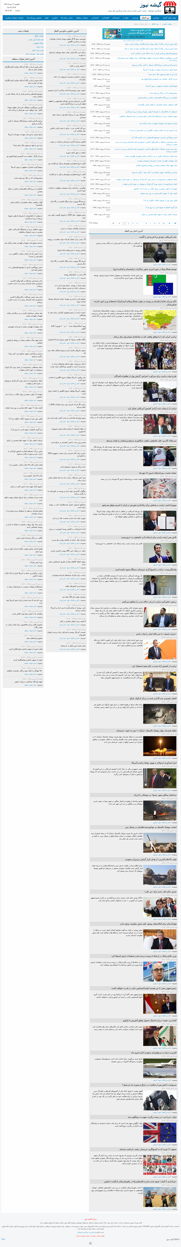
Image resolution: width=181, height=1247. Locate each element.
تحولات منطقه (82, 18)
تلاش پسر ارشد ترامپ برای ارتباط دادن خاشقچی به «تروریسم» (148, 537)
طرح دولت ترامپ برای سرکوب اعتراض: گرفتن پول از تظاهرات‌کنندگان (145, 376)
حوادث (126, 18)
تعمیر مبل (40, 54)
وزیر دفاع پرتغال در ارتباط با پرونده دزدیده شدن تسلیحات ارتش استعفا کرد (143, 956)
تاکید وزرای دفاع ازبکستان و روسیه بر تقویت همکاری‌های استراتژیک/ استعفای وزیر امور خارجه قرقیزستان (135, 303)
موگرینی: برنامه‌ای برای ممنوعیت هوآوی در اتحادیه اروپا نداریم (67, 189)
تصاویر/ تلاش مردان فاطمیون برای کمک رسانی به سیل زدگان (24, 626)
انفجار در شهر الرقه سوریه (76, 153)
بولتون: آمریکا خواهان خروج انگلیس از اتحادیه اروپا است (67, 392)
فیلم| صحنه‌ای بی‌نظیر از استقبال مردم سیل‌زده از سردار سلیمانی (24, 512)
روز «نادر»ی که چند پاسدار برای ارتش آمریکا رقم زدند (24, 601)
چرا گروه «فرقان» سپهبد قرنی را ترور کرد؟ (161, 207)
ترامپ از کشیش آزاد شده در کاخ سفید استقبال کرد (154, 666)
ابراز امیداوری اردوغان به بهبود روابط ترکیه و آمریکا (154, 763)
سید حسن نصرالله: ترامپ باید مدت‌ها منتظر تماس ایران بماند (67, 479)
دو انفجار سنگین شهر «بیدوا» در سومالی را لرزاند (155, 795)
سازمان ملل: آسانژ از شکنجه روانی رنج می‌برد (69, 540)
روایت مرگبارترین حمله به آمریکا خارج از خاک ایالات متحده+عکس (23, 574)
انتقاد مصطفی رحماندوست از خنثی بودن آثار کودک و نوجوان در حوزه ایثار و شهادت (146, 179)
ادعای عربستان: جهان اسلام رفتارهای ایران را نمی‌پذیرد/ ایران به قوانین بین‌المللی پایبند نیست (68, 365)
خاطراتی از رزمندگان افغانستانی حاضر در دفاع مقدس (157, 98)
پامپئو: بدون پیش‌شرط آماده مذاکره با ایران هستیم (67, 90)
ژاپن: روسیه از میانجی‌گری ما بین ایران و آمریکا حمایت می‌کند (68, 609)
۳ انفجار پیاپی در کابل (78, 66)
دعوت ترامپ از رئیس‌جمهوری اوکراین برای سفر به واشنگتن (67, 313)
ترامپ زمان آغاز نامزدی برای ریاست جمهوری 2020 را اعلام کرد (67, 454)
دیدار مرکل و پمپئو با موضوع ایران (73, 467)
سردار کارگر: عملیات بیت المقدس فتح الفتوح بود (159, 79)
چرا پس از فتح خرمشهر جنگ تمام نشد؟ (162, 74)
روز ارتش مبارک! (36, 562)
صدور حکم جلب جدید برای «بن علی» (160, 891)
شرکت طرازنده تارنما (82, 1236)
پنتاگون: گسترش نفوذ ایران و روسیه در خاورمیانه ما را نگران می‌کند (67, 492)
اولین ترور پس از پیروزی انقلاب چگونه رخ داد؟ (160, 200)
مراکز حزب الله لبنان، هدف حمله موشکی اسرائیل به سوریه (67, 53)
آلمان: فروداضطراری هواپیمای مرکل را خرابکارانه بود (67, 175)
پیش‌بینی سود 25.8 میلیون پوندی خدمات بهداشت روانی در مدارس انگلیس (68, 40)
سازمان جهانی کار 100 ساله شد (74, 597)
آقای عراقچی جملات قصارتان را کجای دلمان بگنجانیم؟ (157, 105)
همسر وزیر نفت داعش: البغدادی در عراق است (68, 442)
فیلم (46, 18)
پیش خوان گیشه (169, 18)
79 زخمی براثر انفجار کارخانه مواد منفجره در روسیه (67, 239)
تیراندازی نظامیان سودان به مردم (73, 228)
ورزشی (135, 18)
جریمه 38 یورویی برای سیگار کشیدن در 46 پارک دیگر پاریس (68, 202)
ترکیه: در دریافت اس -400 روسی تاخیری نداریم (68, 551)
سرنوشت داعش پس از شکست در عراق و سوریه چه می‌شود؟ (149, 1085)
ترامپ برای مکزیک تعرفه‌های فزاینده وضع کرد (69, 575)
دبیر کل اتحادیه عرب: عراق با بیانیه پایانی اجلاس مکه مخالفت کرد (68, 129)
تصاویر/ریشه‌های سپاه (34, 638)
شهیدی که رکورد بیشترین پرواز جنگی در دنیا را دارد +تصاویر (155, 189)
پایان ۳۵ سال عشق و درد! (32, 476)
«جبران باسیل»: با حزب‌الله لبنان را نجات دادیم (156, 634)
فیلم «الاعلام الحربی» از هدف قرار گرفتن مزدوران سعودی (150, 859)
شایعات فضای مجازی (15, 18)
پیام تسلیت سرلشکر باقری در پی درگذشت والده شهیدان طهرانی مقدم (151, 156)
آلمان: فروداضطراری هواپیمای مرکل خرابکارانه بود (67, 163)
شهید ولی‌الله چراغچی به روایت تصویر (28, 682)
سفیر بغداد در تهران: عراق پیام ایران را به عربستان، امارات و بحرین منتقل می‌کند (70, 286)
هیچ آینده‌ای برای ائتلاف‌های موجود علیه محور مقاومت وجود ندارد (148, 924)
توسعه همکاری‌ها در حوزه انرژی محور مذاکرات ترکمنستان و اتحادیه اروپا (144, 269)
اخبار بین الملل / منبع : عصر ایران (69, 45)
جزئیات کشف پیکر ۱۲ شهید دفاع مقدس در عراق (159, 214)
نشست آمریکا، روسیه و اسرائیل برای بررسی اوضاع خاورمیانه (67, 633)
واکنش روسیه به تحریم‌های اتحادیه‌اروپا (72, 250)
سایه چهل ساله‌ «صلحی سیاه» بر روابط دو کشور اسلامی (156, 165)
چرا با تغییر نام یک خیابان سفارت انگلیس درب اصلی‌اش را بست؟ (153, 130)
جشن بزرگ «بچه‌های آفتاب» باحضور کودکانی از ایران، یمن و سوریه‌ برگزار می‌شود (25, 452)
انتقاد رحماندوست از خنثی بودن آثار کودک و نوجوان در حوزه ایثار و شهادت (149, 184)
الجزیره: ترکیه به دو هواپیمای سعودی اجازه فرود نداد (153, 1052)
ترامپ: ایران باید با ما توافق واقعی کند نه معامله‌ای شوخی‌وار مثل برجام (145, 337)
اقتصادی (105, 18)
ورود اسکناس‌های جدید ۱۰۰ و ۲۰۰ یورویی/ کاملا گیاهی (68, 327)
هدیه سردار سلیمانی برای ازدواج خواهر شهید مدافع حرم (23, 498)
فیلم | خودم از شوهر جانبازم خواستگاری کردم (25, 649)
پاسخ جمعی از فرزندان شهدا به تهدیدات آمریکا (160, 70)
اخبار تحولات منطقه (30, 73)
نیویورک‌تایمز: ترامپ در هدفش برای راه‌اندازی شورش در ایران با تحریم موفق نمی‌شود (139, 505)
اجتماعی (95, 18)
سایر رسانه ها (67, 18)
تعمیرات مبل (30, 54)
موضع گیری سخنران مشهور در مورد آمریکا (161, 86)
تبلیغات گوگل (39, 36)
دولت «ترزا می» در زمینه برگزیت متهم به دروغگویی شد (152, 1117)
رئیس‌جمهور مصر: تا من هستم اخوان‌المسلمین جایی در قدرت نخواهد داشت (143, 988)
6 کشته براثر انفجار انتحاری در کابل (73, 621)
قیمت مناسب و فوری (137, 40)
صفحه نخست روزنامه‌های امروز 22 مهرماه (157, 473)
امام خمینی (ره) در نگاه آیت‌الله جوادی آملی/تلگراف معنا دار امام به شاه (151, 49)
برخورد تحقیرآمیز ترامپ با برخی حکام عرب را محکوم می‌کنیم (149, 602)
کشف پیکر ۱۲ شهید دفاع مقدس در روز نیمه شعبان (158, 193)
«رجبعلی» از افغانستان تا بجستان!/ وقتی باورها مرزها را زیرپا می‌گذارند (151, 112)
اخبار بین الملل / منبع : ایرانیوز (162, 264)
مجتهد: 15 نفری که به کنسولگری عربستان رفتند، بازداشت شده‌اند (148, 1149)
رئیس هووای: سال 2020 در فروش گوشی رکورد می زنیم (67, 216)
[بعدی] (169, 223)
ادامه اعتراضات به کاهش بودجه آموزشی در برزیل (67, 529)
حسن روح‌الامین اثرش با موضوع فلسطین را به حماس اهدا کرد (154, 137)
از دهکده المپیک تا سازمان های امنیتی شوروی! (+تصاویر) (69, 430)
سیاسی (156, 18)
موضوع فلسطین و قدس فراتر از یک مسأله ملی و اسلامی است (154, 53)
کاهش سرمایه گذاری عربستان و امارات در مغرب (68, 142)
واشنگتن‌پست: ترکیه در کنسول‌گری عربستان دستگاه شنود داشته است (145, 569)
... (141, 223)
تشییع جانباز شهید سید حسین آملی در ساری (26, 487)
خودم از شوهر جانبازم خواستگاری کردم (28, 660)
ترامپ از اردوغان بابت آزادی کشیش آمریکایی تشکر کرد (152, 408)
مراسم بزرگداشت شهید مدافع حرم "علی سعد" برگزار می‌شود (154, 172)
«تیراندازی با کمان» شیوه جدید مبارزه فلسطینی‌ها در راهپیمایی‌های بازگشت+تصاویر (140, 1181)
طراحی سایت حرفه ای (98, 1236)
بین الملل (145, 18)
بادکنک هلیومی (38, 43)
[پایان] (175, 223)
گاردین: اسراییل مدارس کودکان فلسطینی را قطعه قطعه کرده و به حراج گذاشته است (67, 102)
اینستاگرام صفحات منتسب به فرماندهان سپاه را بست (24, 588)
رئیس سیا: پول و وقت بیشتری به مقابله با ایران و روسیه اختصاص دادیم (24, 525)
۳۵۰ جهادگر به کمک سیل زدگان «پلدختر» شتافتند (24, 671)
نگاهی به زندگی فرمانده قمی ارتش (29, 538)
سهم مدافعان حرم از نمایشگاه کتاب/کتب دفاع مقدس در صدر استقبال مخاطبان (148, 116)
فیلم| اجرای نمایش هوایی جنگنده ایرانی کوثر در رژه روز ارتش (23, 550)
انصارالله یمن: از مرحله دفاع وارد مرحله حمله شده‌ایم (69, 116)
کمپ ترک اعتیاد (38, 50)
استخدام (116, 18)
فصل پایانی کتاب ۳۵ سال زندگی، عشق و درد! (25, 465)
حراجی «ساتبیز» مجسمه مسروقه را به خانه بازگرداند (70, 78)
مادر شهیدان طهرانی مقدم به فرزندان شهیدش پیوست (157, 161)
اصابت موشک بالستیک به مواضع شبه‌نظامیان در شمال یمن (150, 827)
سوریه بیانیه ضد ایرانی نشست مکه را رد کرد (69, 518)
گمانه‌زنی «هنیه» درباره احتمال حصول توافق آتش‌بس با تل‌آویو (149, 1020)
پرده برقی (40, 47)
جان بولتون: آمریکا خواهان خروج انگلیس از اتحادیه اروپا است (67, 378)
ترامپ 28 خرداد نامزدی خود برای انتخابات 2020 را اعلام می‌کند (67, 405)
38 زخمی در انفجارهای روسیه (75, 275)
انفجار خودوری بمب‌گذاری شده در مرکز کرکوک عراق (153, 698)
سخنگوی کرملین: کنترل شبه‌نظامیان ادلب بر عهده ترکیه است (67, 506)
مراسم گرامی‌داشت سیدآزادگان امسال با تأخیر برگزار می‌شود (154, 65)
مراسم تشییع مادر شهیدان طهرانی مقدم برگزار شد (158, 123)
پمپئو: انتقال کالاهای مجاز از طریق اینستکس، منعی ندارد (67, 563)
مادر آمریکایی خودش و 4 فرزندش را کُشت (157, 237)
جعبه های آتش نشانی (36, 40)
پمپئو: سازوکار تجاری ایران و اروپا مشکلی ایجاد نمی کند (67, 351)
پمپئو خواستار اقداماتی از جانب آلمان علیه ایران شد (66, 418)
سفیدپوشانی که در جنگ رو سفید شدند (163, 93)
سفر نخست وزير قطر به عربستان (73, 646)
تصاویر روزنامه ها (34, 18)
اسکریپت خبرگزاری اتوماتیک (86, 1232)
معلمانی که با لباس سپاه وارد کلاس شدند (27, 614)
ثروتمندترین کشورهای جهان (75, 586)
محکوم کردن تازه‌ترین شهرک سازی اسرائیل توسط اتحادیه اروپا (67, 300)
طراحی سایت (127, 40)
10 (164, 223)
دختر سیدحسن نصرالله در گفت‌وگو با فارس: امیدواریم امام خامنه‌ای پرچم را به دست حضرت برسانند (25, 283)
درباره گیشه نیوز (91, 1219)
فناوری (55, 18)
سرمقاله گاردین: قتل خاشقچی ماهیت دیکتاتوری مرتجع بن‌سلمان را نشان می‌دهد (141, 441)
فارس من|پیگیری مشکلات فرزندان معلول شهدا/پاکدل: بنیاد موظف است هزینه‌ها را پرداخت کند (25, 108)
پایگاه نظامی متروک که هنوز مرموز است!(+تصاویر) (67, 340)
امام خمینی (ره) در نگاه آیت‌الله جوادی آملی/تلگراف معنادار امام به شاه (151, 44)
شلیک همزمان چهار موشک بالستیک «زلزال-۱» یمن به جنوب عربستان (146, 730)
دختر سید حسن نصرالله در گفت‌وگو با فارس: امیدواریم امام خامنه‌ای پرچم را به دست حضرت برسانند (25, 299)
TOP (3, 1239)
